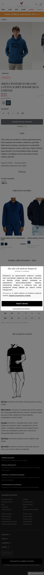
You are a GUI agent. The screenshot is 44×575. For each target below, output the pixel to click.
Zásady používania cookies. (20, 295)
